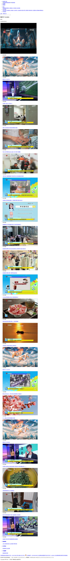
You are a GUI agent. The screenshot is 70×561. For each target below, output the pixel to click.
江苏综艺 (15, 10)
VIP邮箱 (10, 8)
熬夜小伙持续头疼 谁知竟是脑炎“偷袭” (10, 127)
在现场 (6, 543)
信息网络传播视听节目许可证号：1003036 (46, 555)
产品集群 (4, 550)
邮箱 (3, 6)
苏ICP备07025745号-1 (21, 555)
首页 (1, 13)
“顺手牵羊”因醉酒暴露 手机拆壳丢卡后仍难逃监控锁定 (13, 176)
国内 (8, 543)
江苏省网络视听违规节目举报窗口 (61, 555)
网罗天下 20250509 (6, 369)
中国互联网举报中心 (22, 557)
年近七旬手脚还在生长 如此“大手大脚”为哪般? (12, 151)
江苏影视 (19, 10)
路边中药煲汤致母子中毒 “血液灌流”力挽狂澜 (11, 514)
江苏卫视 (4, 9)
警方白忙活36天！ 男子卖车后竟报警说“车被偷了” (12, 393)
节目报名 (4, 11)
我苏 (7, 553)
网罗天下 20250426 (6, 442)
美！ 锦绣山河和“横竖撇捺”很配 (9, 418)
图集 (12, 543)
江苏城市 (12, 10)
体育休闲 (30, 10)
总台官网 (8, 548)
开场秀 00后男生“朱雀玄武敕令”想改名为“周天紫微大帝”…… (14, 466)
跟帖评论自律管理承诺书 (42, 557)
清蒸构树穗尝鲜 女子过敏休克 (8, 490)
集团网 (4, 3)
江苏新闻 (8, 10)
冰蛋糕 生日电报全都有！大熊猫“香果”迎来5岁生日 (12, 200)
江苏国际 (34, 10)
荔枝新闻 (4, 541)
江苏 (3, 543)
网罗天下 (5, 13)
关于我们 (4, 546)
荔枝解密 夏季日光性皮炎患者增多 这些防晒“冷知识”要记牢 (14, 248)
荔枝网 (4, 4)
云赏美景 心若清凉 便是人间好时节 (9, 345)
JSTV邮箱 (14, 8)
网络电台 (41, 10)
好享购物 (38, 10)
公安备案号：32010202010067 (32, 555)
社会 (10, 543)
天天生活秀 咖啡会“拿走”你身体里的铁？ (10, 297)
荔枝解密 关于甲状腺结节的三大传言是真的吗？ (12, 224)
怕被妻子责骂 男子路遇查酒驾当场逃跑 (10, 539)
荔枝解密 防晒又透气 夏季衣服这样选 (10, 272)
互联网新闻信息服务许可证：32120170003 (8, 555)
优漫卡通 (23, 10)
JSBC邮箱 (18, 8)
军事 (14, 543)
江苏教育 (26, 10)
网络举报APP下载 (50, 557)
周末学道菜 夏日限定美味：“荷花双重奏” (10, 321)
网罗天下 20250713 (6, 79)
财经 (16, 543)
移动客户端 (5, 1)
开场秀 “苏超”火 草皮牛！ (8, 103)
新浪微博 (4, 548)
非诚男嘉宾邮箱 (6, 8)
